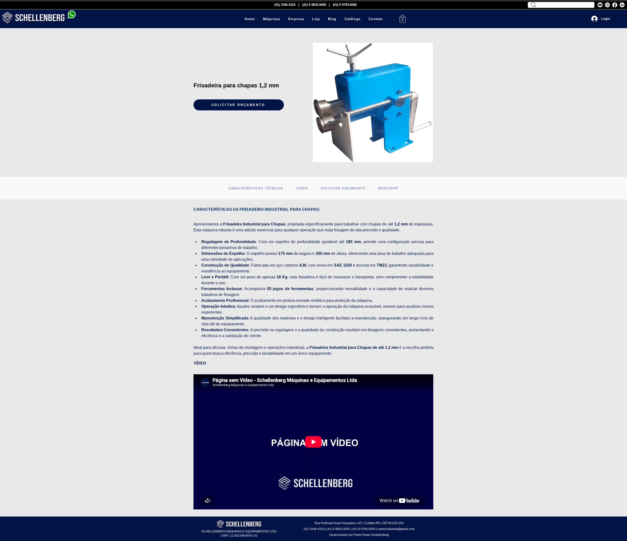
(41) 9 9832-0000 (338, 529)
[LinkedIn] (622, 4)
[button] (271, 19)
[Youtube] (600, 4)
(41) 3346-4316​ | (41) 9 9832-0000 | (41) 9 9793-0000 (315, 5)
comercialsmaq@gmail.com (396, 529)
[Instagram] (607, 4)
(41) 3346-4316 (314, 529)
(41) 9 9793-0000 (363, 529)
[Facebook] (614, 4)
